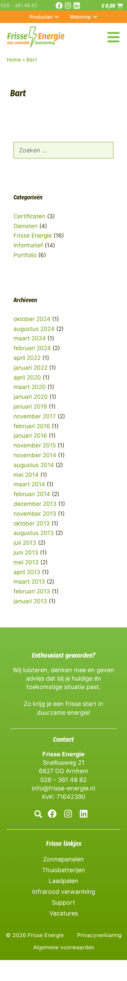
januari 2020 (31, 396)
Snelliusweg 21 (63, 762)
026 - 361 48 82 (19, 5)
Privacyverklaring (99, 935)
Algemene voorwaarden (63, 947)
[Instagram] (67, 5)
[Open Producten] (56, 16)
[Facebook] (59, 5)
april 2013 (27, 572)
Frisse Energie (33, 235)
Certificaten (29, 216)
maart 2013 (29, 581)
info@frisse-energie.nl (63, 788)
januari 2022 (30, 367)
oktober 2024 (32, 319)
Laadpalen (63, 880)
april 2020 (27, 377)
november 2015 (35, 445)
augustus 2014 (34, 465)
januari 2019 (30, 406)
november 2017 (35, 416)
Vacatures (63, 913)
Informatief (28, 245)
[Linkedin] (76, 5)
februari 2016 (32, 426)
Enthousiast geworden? (64, 655)
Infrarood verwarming (63, 891)
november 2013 (35, 513)
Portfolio (25, 255)
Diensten (26, 226)
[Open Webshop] (95, 16)
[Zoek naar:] (63, 150)
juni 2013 (26, 552)
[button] (38, 814)
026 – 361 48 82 (63, 779)
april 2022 (27, 357)
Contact (63, 739)
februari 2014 (32, 494)
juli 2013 (25, 542)
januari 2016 (30, 435)
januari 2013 (30, 601)
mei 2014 (26, 474)
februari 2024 (32, 348)
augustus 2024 (34, 328)
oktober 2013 (32, 523)
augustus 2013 (34, 533)
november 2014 (35, 455)
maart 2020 (30, 387)
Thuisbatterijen (63, 870)
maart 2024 (30, 338)
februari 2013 (32, 591)
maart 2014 (29, 484)
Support (63, 902)
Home (14, 59)
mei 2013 (26, 562)
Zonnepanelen (63, 859)
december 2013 (35, 503)
